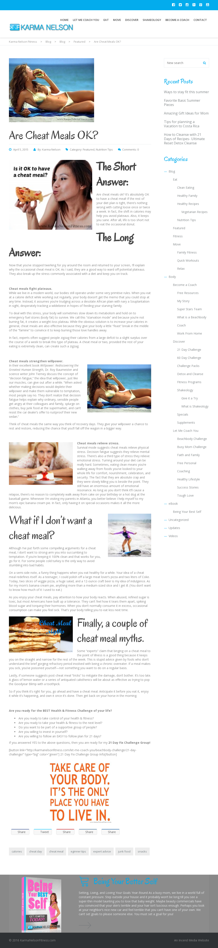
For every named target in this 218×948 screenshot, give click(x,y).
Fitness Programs (189, 382)
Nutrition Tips (104, 149)
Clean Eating (185, 188)
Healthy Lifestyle (188, 479)
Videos (173, 536)
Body (172, 277)
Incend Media (188, 940)
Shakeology (152, 20)
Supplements (186, 422)
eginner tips (78, 851)
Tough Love (185, 495)
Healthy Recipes (188, 204)
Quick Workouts (188, 260)
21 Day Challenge (189, 350)
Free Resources (188, 293)
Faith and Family (188, 455)
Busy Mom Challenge (192, 447)
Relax (181, 269)
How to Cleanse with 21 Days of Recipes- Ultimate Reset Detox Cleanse (184, 138)
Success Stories (188, 487)
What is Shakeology (194, 406)
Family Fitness (187, 252)
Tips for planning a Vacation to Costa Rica (181, 123)
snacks (142, 851)
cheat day (35, 851)
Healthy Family (187, 196)
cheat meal (56, 851)
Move (117, 20)
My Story (183, 301)
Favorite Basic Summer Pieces (182, 102)
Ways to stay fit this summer (186, 92)
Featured (89, 149)
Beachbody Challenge (192, 439)
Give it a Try (189, 398)
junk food (124, 851)
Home (64, 20)
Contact (200, 20)
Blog (172, 171)
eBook (173, 504)
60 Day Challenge (189, 358)
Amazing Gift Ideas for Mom (186, 113)
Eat (106, 20)
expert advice (102, 851)
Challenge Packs (188, 366)
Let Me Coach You (86, 20)
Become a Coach (177, 20)
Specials (182, 414)
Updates (174, 528)
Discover (131, 20)
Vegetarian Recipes (194, 212)
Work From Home (189, 333)
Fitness (178, 236)
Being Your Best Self (187, 512)
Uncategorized (179, 520)
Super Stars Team (189, 309)
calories (17, 851)
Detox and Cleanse (190, 374)
